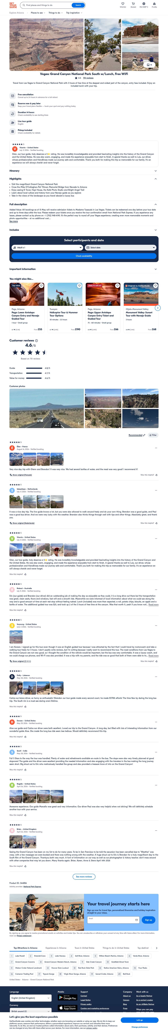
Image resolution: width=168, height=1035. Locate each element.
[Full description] (156, 204)
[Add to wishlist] (41, 285)
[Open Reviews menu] (156, 448)
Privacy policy (86, 1004)
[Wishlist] (123, 4)
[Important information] (156, 269)
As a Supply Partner (144, 996)
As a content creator (144, 1000)
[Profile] (154, 4)
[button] (84, 78)
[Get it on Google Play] (67, 997)
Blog (125, 1004)
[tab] (25, 948)
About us (127, 996)
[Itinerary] (156, 171)
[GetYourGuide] (13, 5)
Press (125, 1008)
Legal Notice (86, 1000)
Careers (126, 1000)
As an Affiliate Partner (145, 1004)
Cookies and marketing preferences (95, 1008)
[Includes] (156, 230)
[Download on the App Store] (67, 1008)
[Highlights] (156, 179)
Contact (84, 996)
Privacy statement (24, 936)
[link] (26, 308)
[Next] (158, 308)
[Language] (144, 4)
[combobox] (46, 5)
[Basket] (133, 4)
